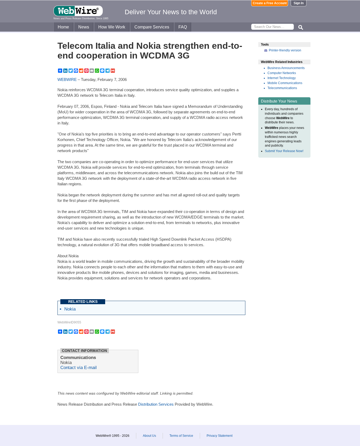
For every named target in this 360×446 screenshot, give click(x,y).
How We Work (111, 27)
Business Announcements (286, 68)
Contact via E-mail (78, 367)
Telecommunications (282, 88)
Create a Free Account (270, 3)
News (83, 27)
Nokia (70, 309)
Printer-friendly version (285, 50)
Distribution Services (156, 404)
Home (63, 27)
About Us (149, 436)
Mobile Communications (284, 83)
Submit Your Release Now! (284, 151)
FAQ (182, 27)
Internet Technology (281, 78)
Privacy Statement (219, 436)
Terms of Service (181, 436)
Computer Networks (281, 73)
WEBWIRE (67, 79)
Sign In (299, 3)
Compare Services (151, 27)
